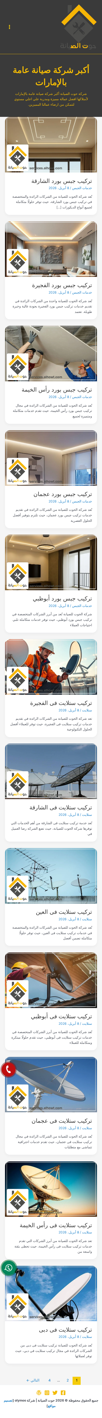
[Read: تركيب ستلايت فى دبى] (51, 1293)
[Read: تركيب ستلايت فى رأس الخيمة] (51, 1189)
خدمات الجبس (82, 188)
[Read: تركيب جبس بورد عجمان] (51, 458)
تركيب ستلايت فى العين (64, 911)
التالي (32, 1380)
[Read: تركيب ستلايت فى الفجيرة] (51, 666)
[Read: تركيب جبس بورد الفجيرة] (51, 249)
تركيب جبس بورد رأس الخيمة (57, 389)
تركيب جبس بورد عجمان (62, 494)
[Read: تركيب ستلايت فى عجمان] (51, 1084)
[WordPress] (39, 1392)
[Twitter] (55, 1392)
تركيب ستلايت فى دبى (65, 1329)
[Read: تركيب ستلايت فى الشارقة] (51, 771)
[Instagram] (47, 1392)
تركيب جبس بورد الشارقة (61, 180)
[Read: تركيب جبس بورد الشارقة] (51, 144)
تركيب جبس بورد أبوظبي (62, 598)
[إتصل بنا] (8, 1069)
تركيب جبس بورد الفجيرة (62, 285)
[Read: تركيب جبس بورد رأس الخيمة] (51, 353)
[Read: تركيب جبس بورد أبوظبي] (51, 562)
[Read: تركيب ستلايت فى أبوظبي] (51, 980)
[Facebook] (63, 1392)
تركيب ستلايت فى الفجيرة (61, 702)
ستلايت (87, 710)
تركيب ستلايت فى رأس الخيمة (56, 1225)
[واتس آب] (9, 1268)
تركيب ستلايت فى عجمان (62, 1120)
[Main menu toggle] (9, 27)
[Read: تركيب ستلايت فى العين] (51, 875)
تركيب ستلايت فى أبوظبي (61, 1016)
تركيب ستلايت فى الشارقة (60, 807)
